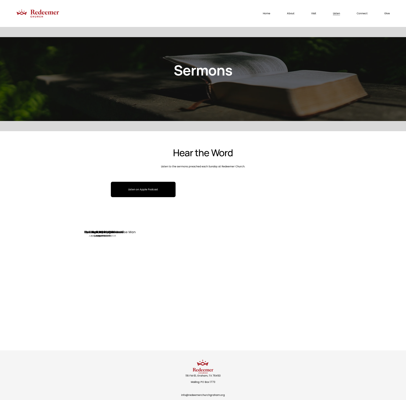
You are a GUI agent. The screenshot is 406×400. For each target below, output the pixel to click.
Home (266, 13)
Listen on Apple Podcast (143, 189)
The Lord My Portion (99, 232)
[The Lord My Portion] (99, 226)
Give (387, 13)
